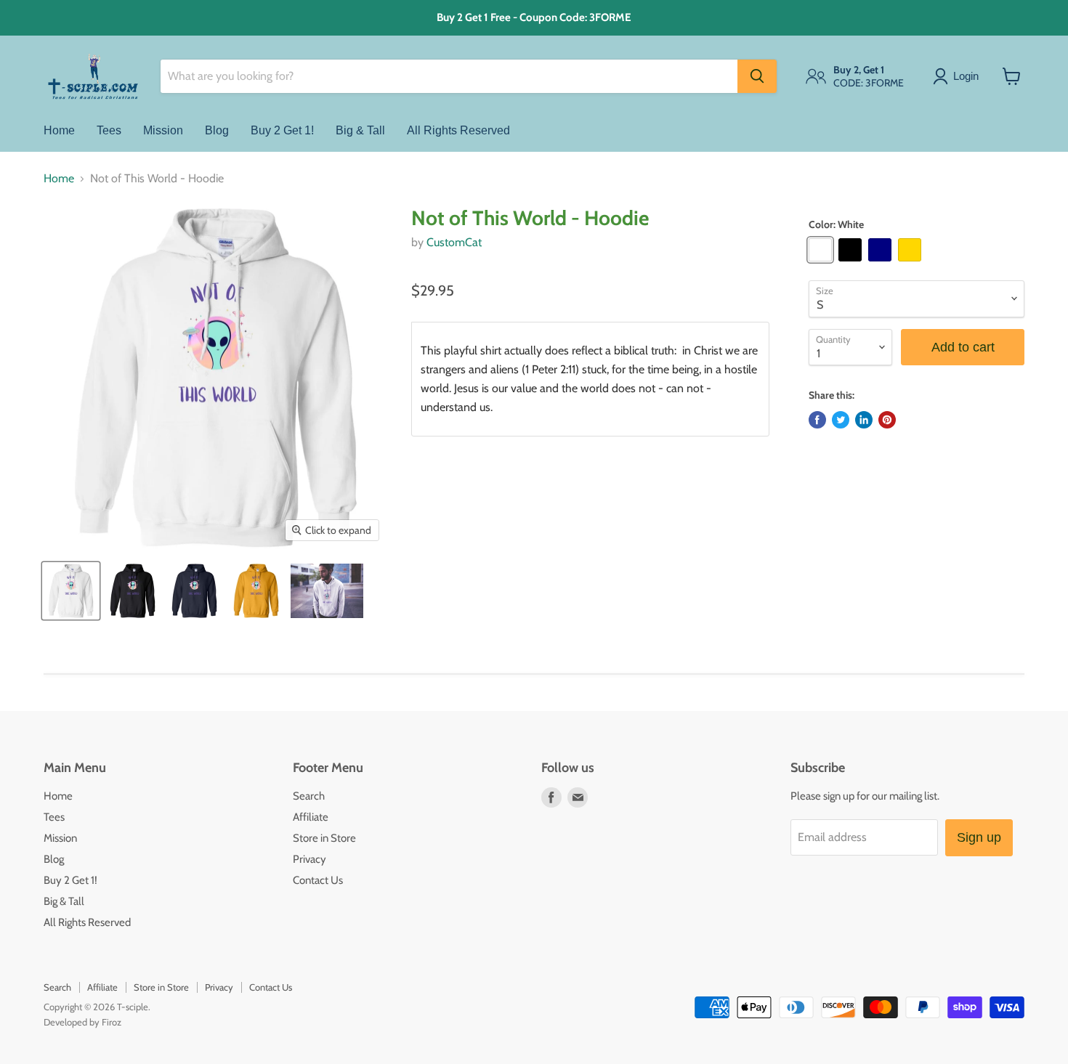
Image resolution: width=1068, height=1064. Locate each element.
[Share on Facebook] (817, 420)
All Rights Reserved (458, 130)
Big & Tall (360, 130)
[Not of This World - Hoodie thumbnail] (71, 591)
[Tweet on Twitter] (840, 420)
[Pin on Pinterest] (887, 420)
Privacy (309, 859)
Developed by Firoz (82, 1022)
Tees (109, 130)
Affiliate (310, 817)
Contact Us (318, 880)
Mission (163, 130)
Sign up (979, 837)
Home (59, 130)
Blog (217, 130)
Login (966, 76)
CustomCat (454, 242)
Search (309, 796)
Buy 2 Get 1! (282, 130)
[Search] (757, 76)
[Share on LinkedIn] (864, 420)
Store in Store (324, 838)
